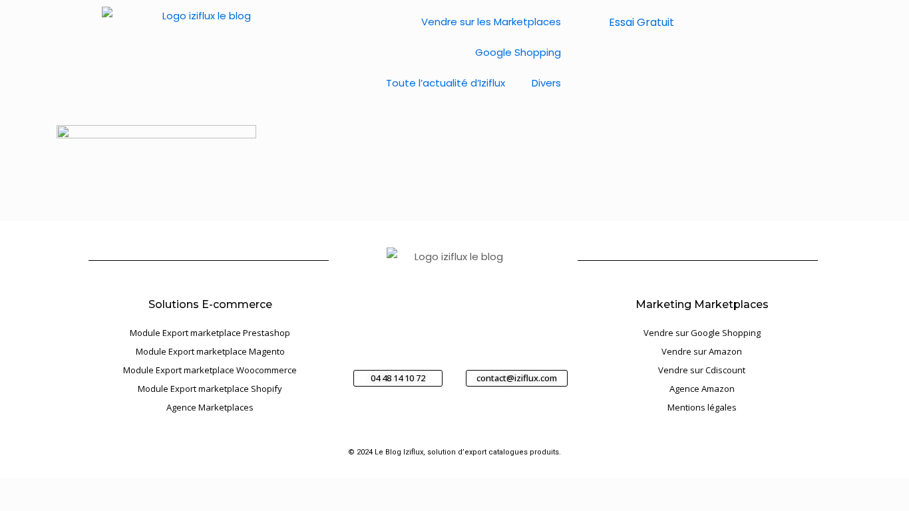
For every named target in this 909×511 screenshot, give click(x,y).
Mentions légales (702, 407)
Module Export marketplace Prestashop (210, 333)
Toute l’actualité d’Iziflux (445, 83)
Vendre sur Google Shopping (702, 333)
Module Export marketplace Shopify (210, 389)
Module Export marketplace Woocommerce (210, 370)
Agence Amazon (702, 389)
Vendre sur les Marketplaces (491, 22)
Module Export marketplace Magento (210, 351)
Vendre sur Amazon (701, 351)
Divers (546, 83)
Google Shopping (518, 52)
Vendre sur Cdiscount (701, 370)
